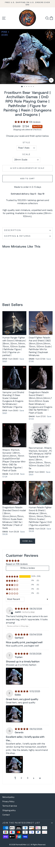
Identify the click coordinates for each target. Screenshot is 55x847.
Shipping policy (9, 810)
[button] (22, 122)
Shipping (17, 129)
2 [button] (21, 778)
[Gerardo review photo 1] (14, 764)
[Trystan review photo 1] (14, 676)
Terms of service (9, 806)
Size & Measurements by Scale (28, 168)
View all (27, 541)
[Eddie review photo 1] (14, 713)
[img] (22, 608)
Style (26, 142)
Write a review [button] (27, 568)
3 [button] (27, 778)
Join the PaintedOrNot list (21, 822)
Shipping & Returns (17, 236)
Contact (6, 814)
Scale (26, 154)
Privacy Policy (8, 801)
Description (12, 230)
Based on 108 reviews (17, 564)
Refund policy (8, 797)
